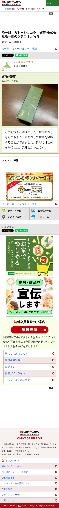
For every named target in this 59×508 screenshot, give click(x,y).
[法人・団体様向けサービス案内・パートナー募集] (29, 296)
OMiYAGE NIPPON (29, 438)
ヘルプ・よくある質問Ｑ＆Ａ (16, 483)
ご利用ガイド (8, 477)
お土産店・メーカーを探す (15, 472)
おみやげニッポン (11, 3)
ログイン (10, 366)
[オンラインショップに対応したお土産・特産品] (29, 256)
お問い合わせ (8, 500)
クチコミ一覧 (14, 210)
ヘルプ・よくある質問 (17, 379)
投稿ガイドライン (15, 373)
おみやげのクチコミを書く (29, 186)
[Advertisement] (29, 20)
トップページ (12, 460)
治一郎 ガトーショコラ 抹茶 (19, 48)
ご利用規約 (7, 489)
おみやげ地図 (14, 217)
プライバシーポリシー (13, 494)
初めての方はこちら (16, 353)
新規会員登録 (29, 329)
